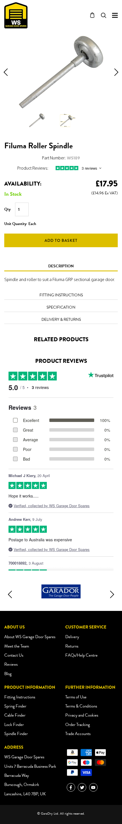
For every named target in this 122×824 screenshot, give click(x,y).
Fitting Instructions (19, 697)
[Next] (116, 72)
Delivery (72, 637)
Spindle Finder (16, 734)
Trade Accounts (78, 734)
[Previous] (5, 72)
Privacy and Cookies (81, 715)
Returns (71, 646)
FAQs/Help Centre (81, 655)
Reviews (11, 664)
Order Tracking (77, 724)
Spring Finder (15, 706)
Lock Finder (14, 724)
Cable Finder (15, 715)
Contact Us (13, 655)
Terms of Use (76, 697)
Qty (7, 209)
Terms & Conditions (81, 706)
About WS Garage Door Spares (29, 637)
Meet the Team (16, 646)
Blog (8, 674)
